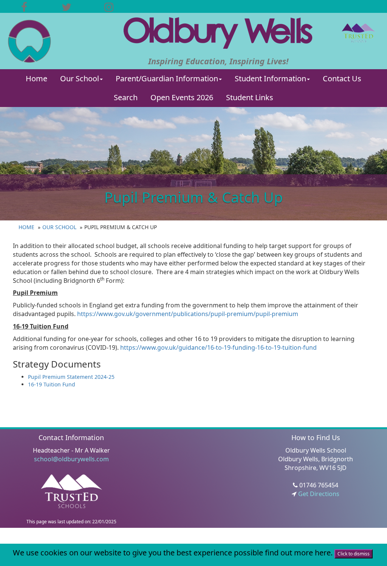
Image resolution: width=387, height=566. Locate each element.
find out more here (298, 552)
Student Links (249, 97)
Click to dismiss (353, 553)
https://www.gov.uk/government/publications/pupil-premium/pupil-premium (187, 314)
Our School (79, 78)
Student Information (270, 78)
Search (126, 97)
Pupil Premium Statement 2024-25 (71, 376)
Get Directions (318, 494)
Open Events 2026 (181, 97)
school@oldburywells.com (71, 459)
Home (36, 78)
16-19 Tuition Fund (51, 384)
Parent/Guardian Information (167, 78)
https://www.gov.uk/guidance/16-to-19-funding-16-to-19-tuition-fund (218, 347)
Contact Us (342, 78)
